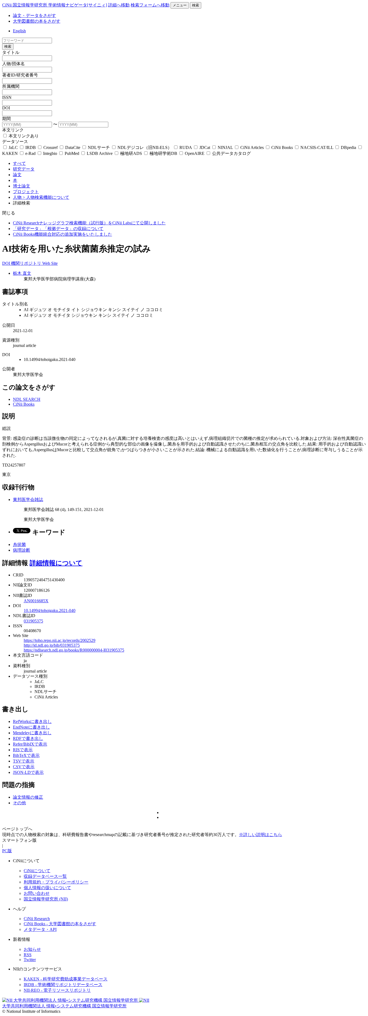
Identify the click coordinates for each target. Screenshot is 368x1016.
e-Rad (30, 153)
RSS (28, 954)
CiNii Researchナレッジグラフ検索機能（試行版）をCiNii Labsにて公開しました (89, 223)
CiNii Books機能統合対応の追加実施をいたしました (62, 234)
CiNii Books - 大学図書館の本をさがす (60, 923)
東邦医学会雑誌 (28, 499)
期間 (6, 118)
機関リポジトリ (26, 263)
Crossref (50, 147)
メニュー (180, 5)
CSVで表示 (23, 766)
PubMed (72, 153)
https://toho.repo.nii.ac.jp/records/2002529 (59, 640)
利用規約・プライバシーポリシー (56, 882)
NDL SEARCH (26, 399)
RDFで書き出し (28, 738)
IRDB (30, 147)
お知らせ (32, 949)
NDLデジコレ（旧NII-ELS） (144, 147)
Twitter (30, 959)
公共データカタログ (231, 153)
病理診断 (21, 550)
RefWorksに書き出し (32, 721)
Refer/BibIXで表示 (30, 744)
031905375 (33, 621)
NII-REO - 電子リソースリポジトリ (57, 990)
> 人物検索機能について (46, 197)
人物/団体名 (13, 63)
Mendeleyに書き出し (32, 732)
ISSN (7, 97)
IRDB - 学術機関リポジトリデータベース (63, 984)
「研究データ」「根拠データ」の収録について (58, 228)
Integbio (50, 153)
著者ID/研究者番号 (20, 75)
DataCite (72, 147)
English (19, 31)
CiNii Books (282, 147)
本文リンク (13, 130)
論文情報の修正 (28, 797)
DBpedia (348, 147)
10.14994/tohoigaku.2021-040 (49, 610)
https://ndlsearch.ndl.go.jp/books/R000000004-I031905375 (74, 650)
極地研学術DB (163, 153)
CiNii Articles (252, 147)
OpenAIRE (195, 153)
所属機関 (10, 86)
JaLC (13, 147)
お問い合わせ (37, 893)
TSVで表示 (23, 761)
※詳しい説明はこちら (260, 834)
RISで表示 (23, 749)
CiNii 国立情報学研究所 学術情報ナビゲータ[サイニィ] (54, 5)
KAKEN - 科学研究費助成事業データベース (65, 979)
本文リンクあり (23, 136)
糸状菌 (19, 544)
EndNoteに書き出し (31, 727)
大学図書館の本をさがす (36, 21)
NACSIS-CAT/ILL (316, 147)
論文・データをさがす (34, 15)
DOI (6, 108)
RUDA (185, 147)
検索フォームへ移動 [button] (150, 5)
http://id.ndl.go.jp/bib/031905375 (52, 645)
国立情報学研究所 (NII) (46, 899)
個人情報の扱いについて (47, 887)
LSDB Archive (100, 153)
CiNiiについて (37, 870)
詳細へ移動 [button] (119, 5)
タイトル (10, 52)
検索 (195, 5)
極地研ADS (131, 153)
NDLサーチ (99, 147)
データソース (15, 141)
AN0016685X (36, 601)
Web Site (50, 263)
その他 (19, 803)
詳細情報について (56, 562)
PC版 (7, 850)
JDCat (204, 147)
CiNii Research (37, 918)
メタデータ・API (40, 929)
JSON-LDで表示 (28, 772)
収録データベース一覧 (45, 876)
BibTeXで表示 (26, 755)
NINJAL (225, 147)
